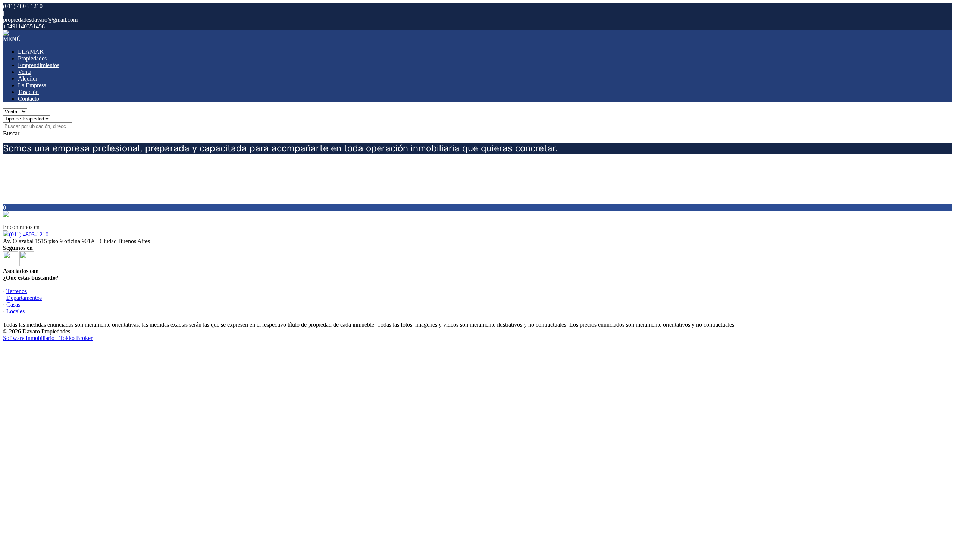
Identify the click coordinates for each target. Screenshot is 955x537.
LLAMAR (31, 51)
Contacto (28, 98)
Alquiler (27, 78)
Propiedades (32, 58)
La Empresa (32, 85)
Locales (15, 311)
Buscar (11, 133)
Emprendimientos (38, 65)
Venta (24, 72)
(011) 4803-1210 (28, 234)
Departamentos (24, 298)
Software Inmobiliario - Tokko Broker (48, 338)
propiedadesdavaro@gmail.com (40, 19)
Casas (13, 304)
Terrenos (16, 291)
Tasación (28, 92)
